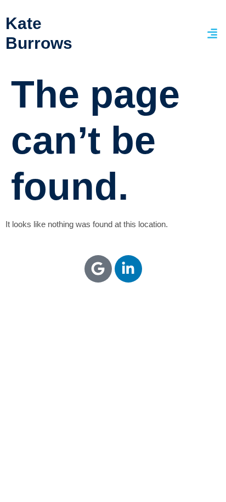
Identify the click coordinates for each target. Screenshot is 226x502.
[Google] (98, 269)
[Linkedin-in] (128, 269)
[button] (212, 33)
